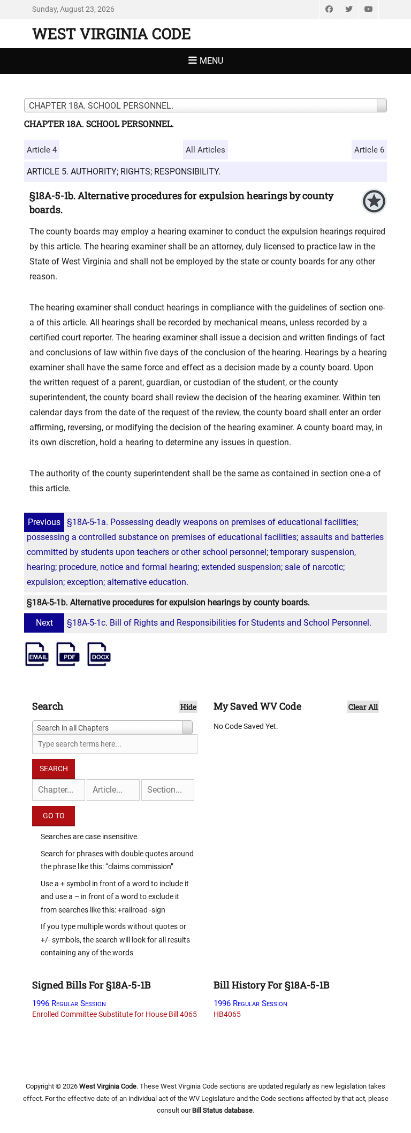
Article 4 (42, 150)
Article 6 (369, 150)
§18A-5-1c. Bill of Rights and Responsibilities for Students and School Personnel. (203, 623)
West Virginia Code (111, 33)
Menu (211, 61)
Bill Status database (222, 1110)
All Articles (205, 150)
